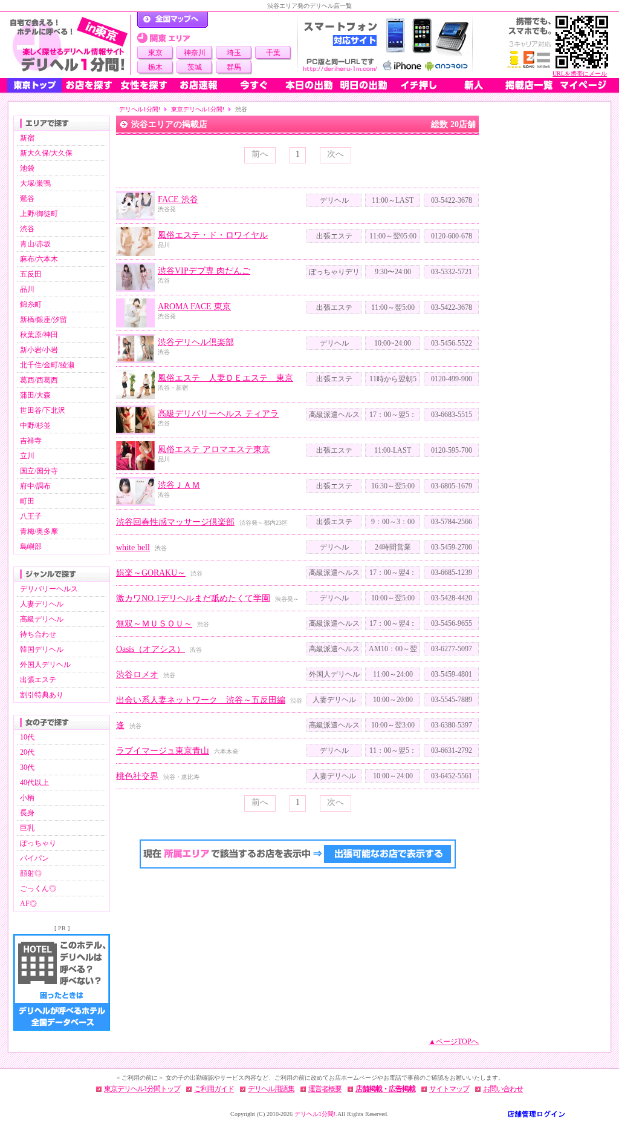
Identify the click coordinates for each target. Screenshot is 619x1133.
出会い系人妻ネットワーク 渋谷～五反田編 (200, 699)
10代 (27, 737)
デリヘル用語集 (271, 1089)
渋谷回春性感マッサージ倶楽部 (175, 522)
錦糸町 (31, 304)
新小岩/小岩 (39, 350)
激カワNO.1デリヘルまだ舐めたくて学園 (193, 598)
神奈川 (195, 52)
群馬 (234, 67)
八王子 (31, 516)
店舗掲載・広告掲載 (385, 1089)
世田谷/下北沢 (42, 410)
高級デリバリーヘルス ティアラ (218, 413)
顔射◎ (31, 873)
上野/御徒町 (39, 213)
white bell (133, 547)
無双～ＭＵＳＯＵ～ (154, 623)
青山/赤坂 (35, 244)
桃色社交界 (137, 776)
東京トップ (34, 85)
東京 (155, 52)
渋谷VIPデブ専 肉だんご (204, 270)
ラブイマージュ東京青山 (162, 750)
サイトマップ (449, 1089)
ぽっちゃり (38, 843)
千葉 (273, 52)
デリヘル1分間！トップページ (172, 20)
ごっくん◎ (38, 888)
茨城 (194, 67)
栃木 (155, 67)
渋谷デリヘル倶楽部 (196, 342)
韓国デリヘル (41, 649)
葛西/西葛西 (39, 380)
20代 (27, 752)
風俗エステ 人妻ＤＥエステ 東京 (225, 378)
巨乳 (27, 828)
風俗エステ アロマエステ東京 (214, 449)
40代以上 (34, 782)
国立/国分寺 (39, 471)
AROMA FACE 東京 (194, 306)
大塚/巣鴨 (35, 183)
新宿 (27, 138)
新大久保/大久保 (46, 153)
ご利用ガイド (214, 1089)
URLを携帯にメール (580, 73)
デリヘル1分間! (139, 109)
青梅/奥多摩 (39, 531)
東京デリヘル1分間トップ (142, 1089)
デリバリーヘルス (49, 589)
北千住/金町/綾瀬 (47, 365)
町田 (27, 501)
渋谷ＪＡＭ (179, 485)
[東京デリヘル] (69, 45)
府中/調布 (35, 486)
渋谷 (27, 229)
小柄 (27, 797)
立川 (27, 456)
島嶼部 (31, 546)
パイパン (34, 858)
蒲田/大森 (35, 395)
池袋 (27, 168)
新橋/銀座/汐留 (43, 319)
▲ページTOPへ (454, 1041)
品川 (27, 289)
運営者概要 (325, 1089)
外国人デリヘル (45, 664)
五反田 (31, 274)
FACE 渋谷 (178, 199)
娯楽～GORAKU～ (151, 572)
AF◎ (28, 903)
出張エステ (38, 679)
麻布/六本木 (39, 259)
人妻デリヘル (41, 604)
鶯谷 (27, 198)
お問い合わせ (503, 1089)
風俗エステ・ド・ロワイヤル (213, 235)
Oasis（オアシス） (150, 649)
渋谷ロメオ (137, 674)
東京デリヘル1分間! (197, 109)
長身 (27, 813)
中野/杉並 (35, 425)
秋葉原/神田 (39, 334)
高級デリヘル (41, 619)
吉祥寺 (31, 440)
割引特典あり (41, 695)
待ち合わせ (38, 634)
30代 (27, 767)
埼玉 (234, 52)
